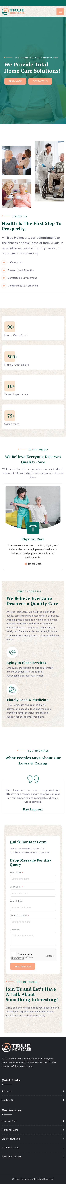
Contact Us (8, 1099)
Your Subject (16, 901)
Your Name (16, 872)
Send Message (22, 966)
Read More (35, 563)
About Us (7, 1091)
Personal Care (10, 1129)
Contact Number (19, 915)
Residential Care (11, 1156)
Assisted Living (10, 1147)
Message (14, 929)
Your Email (16, 886)
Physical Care (33, 539)
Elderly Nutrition (11, 1138)
